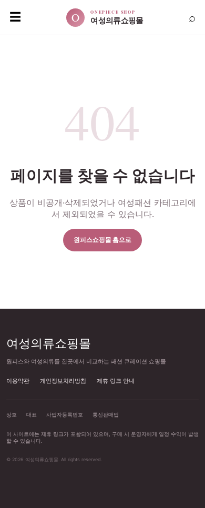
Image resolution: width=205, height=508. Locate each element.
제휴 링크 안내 (116, 380)
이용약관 (17, 380)
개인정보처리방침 (63, 380)
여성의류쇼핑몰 (48, 343)
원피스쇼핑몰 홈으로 (102, 239)
